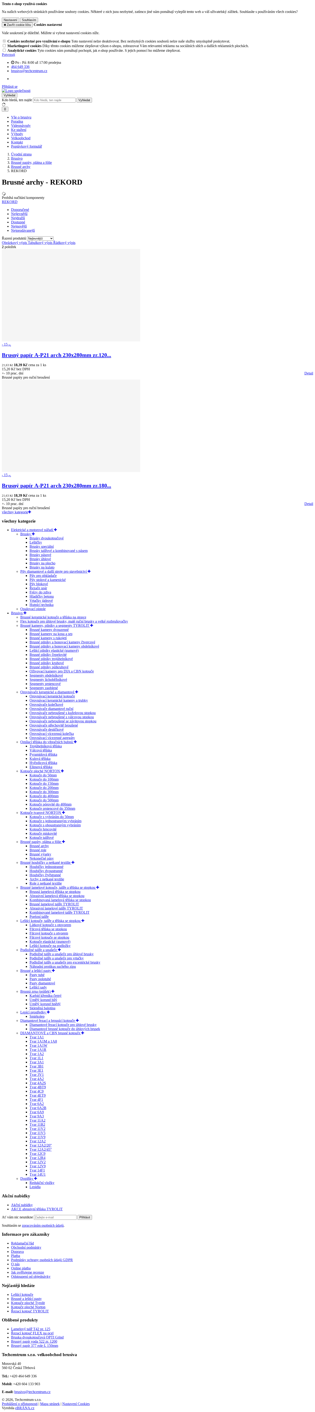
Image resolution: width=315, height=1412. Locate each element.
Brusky (26, 534)
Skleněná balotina (42, 1008)
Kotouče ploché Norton (28, 1307)
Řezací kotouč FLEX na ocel (32, 1333)
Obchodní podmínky (26, 1247)
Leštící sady (38, 987)
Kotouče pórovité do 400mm (50, 804)
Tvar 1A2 (37, 1054)
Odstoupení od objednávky (31, 1276)
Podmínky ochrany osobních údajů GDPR (42, 1260)
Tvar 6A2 (37, 1104)
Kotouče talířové (42, 838)
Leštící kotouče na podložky (50, 946)
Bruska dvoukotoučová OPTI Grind (37, 1337)
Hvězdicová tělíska (43, 763)
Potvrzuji (8, 55)
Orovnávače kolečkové (46, 704)
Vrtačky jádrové (41, 601)
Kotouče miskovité (43, 833)
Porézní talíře (39, 917)
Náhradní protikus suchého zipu (53, 966)
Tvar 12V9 (38, 1166)
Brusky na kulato (42, 567)
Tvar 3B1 (37, 1066)
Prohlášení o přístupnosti (20, 1404)
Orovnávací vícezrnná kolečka (52, 734)
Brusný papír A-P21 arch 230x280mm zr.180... (56, 486)
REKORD (10, 202)
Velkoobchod (20, 138)
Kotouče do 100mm (44, 779)
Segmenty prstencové (45, 684)
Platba (15, 1256)
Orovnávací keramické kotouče (52, 696)
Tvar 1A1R (38, 1050)
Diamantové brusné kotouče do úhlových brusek (65, 1029)
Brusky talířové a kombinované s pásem (59, 551)
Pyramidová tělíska (43, 754)
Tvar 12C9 (37, 1154)
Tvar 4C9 (37, 1091)
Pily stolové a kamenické (48, 580)
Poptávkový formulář (26, 146)
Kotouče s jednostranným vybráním (55, 821)
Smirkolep (37, 1016)
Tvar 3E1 (36, 1070)
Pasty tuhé (37, 975)
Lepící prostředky (33, 1012)
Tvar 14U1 (38, 1174)
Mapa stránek (50, 1404)
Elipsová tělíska (41, 767)
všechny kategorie (15, 512)
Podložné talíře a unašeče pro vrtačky (57, 958)
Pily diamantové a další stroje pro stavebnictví (54, 571)
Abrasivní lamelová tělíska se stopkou (57, 896)
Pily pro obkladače (43, 576)
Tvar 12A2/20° (41, 1145)
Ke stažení (18, 130)
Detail (308, 373)
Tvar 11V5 (37, 1133)
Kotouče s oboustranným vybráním (55, 825)
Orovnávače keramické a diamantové (47, 692)
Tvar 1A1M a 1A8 (43, 1041)
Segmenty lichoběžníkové (48, 680)
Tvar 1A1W (38, 1045)
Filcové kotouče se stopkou (49, 937)
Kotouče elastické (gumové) (50, 941)
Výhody (17, 134)
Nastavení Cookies (76, 1404)
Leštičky (36, 542)
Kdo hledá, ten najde (17, 100)
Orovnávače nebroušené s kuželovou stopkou (63, 713)
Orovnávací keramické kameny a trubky (59, 700)
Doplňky (27, 1179)
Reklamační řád (22, 1243)
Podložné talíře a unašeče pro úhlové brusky (62, 954)
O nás (15, 1264)
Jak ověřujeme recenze (27, 1272)
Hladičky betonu (42, 596)
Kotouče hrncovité (43, 829)
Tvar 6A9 (37, 1112)
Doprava (17, 1252)
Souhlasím (29, 20)
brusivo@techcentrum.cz (32, 1392)
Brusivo (17, 613)
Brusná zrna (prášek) (35, 991)
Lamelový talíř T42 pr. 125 (30, 1329)
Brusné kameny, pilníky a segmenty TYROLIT (55, 625)
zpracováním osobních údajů (43, 1225)
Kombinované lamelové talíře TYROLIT (59, 912)
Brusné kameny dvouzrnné (49, 630)
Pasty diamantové (42, 983)
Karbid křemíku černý (46, 996)
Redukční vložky (42, 1183)
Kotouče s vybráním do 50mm (52, 817)
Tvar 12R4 (37, 1158)
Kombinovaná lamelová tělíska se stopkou (60, 900)
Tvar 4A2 (37, 1079)
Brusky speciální (42, 546)
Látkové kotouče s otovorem (50, 925)
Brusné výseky (40, 854)
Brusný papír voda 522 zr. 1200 (34, 1341)
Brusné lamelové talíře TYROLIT (54, 904)
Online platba (21, 1268)
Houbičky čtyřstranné (45, 875)
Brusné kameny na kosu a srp (51, 634)
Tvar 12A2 (38, 1141)
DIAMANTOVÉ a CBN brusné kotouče (50, 1033)
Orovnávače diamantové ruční (51, 709)
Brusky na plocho (42, 563)
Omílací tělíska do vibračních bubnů (47, 742)
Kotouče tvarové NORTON (41, 813)
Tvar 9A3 (37, 1116)
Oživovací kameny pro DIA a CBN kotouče (62, 671)
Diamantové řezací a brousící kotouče (48, 1020)
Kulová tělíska (40, 759)
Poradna (17, 121)
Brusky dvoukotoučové (47, 538)
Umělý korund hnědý (45, 1004)
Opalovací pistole (33, 609)
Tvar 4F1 (36, 1100)
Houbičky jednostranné (46, 867)
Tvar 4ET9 (38, 1095)
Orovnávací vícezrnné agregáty (52, 738)
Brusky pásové (40, 555)
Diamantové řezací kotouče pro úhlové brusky (63, 1025)
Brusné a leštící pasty (36, 971)
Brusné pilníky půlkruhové (49, 667)
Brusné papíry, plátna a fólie (41, 842)
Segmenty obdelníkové (46, 675)
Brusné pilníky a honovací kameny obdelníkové (64, 646)
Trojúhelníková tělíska (46, 746)
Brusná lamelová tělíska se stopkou (55, 892)
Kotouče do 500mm (44, 800)
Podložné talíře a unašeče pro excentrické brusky (65, 962)
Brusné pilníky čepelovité (48, 655)
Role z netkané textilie (46, 883)
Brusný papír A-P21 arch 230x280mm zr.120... (56, 355)
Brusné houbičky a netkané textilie (45, 862)
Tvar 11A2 (37, 1120)
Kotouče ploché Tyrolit (28, 1303)
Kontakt (17, 142)
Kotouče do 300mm (44, 792)
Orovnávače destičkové (47, 729)
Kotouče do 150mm (44, 783)
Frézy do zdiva (40, 592)
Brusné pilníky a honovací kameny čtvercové (62, 642)
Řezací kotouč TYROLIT (30, 1311)
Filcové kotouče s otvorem (49, 933)
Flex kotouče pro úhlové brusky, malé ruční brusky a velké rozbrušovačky (74, 621)
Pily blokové (39, 584)
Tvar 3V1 (37, 1075)
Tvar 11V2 (37, 1129)
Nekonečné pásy (42, 858)
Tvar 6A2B (38, 1108)
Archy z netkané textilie (47, 879)
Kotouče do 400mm (44, 796)
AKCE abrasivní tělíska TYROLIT (37, 1209)
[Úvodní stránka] (16, 91)
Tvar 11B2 (37, 1124)
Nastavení (10, 20)
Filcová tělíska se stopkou (48, 929)
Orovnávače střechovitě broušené (54, 725)
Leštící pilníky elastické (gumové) (54, 650)
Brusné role (38, 850)
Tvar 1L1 (36, 1058)
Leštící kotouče (22, 1294)
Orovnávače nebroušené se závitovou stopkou (63, 721)
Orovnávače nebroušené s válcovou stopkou (62, 717)
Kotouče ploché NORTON (40, 771)
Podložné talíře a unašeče (39, 950)
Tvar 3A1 (37, 1062)
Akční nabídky (22, 1205)
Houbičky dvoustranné (46, 871)
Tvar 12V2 (38, 1162)
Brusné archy (39, 846)
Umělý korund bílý (43, 1000)
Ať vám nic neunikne (18, 1217)
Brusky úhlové (40, 559)
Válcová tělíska (41, 750)
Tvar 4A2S (38, 1083)
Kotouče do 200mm (44, 788)
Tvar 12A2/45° (41, 1149)
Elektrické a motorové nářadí (32, 530)
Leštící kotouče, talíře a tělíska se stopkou (50, 921)
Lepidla (35, 1187)
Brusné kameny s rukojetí (48, 638)
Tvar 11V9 (37, 1137)
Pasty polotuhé (40, 979)
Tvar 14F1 (37, 1170)
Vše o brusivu (21, 117)
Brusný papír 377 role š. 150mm (34, 1346)
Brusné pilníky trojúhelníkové (51, 659)
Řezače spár (38, 588)
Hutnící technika (41, 605)
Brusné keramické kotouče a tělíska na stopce (53, 617)
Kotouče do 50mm (43, 775)
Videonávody (21, 126)
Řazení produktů (14, 238)
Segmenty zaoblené (44, 688)
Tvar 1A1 (37, 1037)
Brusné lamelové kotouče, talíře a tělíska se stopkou (58, 887)
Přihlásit (84, 1217)
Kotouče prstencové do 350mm (52, 808)
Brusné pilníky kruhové (47, 663)
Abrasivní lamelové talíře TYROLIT (56, 908)
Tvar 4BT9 (38, 1087)
